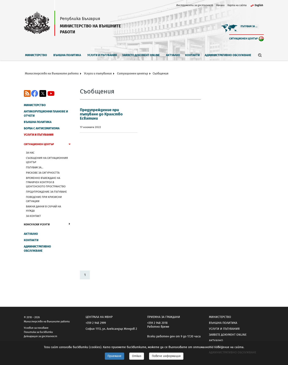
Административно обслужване (228, 55)
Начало (220, 5)
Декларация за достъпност (40, 336)
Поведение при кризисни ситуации (44, 199)
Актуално (173, 55)
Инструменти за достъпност (194, 5)
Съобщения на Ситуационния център (47, 160)
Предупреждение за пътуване (46, 191)
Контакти (192, 55)
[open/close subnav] (70, 145)
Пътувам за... (34, 167)
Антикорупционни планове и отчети (46, 114)
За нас (30, 152)
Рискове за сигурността (42, 172)
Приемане (114, 356)
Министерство (36, 55)
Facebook (34, 93)
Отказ (136, 356)
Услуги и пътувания (102, 55)
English (259, 5)
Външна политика (67, 55)
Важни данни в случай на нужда (43, 208)
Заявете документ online (141, 55)
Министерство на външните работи (52, 73)
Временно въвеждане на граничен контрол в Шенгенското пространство (46, 182)
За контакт (33, 216)
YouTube (51, 93)
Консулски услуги (37, 224)
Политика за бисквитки (38, 332)
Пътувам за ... (249, 26)
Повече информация (166, 356)
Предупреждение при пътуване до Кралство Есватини (101, 114)
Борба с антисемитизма (41, 128)
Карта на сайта (236, 5)
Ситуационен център (243, 38)
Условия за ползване (36, 327)
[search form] (260, 55)
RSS (27, 93)
